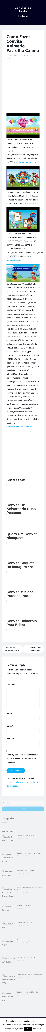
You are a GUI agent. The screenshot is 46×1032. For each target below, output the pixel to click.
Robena (26, 55)
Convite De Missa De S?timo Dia (27, 992)
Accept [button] (27, 1029)
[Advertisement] (23, 86)
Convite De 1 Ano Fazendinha (34, 649)
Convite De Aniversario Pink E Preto (29, 853)
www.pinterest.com (30, 203)
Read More (36, 1029)
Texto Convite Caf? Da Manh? (27, 957)
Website (10, 738)
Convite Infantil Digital (24, 940)
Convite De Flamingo (24, 905)
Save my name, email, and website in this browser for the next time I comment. (22, 758)
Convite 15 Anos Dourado (25, 835)
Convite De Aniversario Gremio (12, 649)
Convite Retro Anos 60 (24, 922)
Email (9, 726)
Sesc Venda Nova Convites (25, 870)
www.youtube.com (28, 162)
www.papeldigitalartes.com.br (19, 427)
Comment (11, 684)
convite (8, 58)
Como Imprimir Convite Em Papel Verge (30, 974)
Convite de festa (23, 9)
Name (9, 713)
